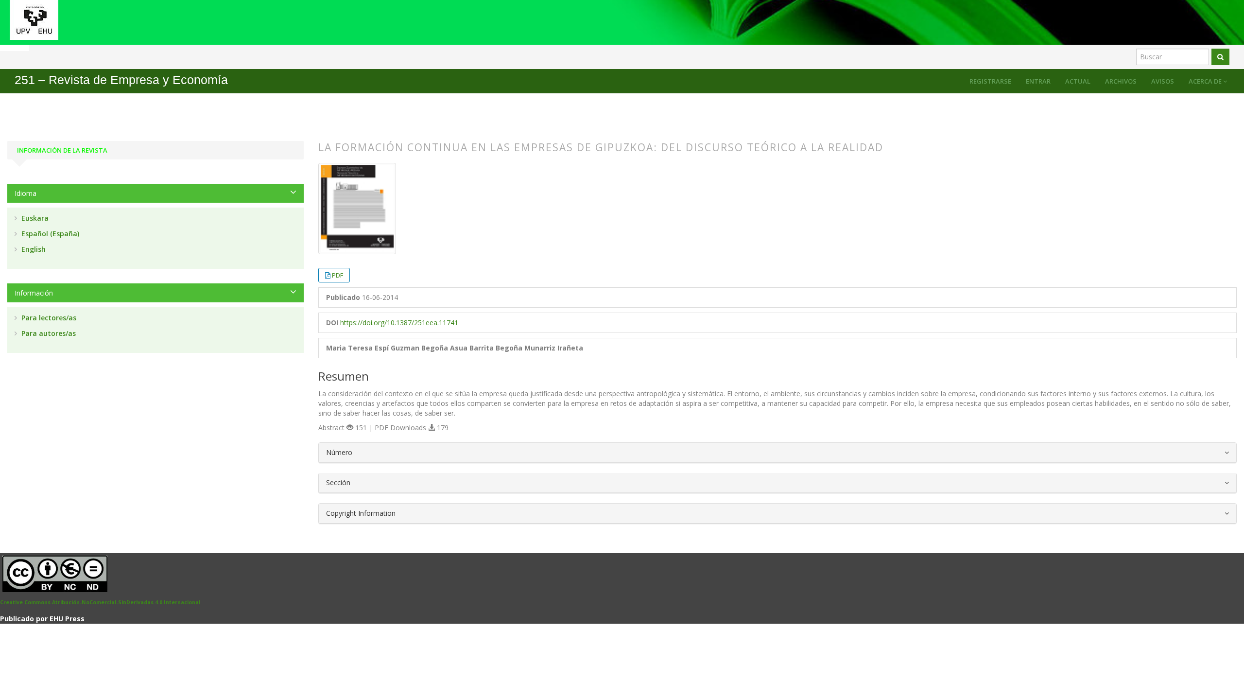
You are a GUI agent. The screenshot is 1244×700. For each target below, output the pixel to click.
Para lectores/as (47, 317)
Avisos (1162, 81)
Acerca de (1206, 81)
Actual (1077, 81)
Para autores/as (47, 333)
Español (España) (49, 233)
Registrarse (990, 81)
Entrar (1038, 81)
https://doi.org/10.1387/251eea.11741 (399, 322)
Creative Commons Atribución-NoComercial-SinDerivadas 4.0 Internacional (100, 602)
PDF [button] (337, 275)
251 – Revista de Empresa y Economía (121, 80)
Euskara (34, 218)
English (32, 249)
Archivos (1121, 81)
